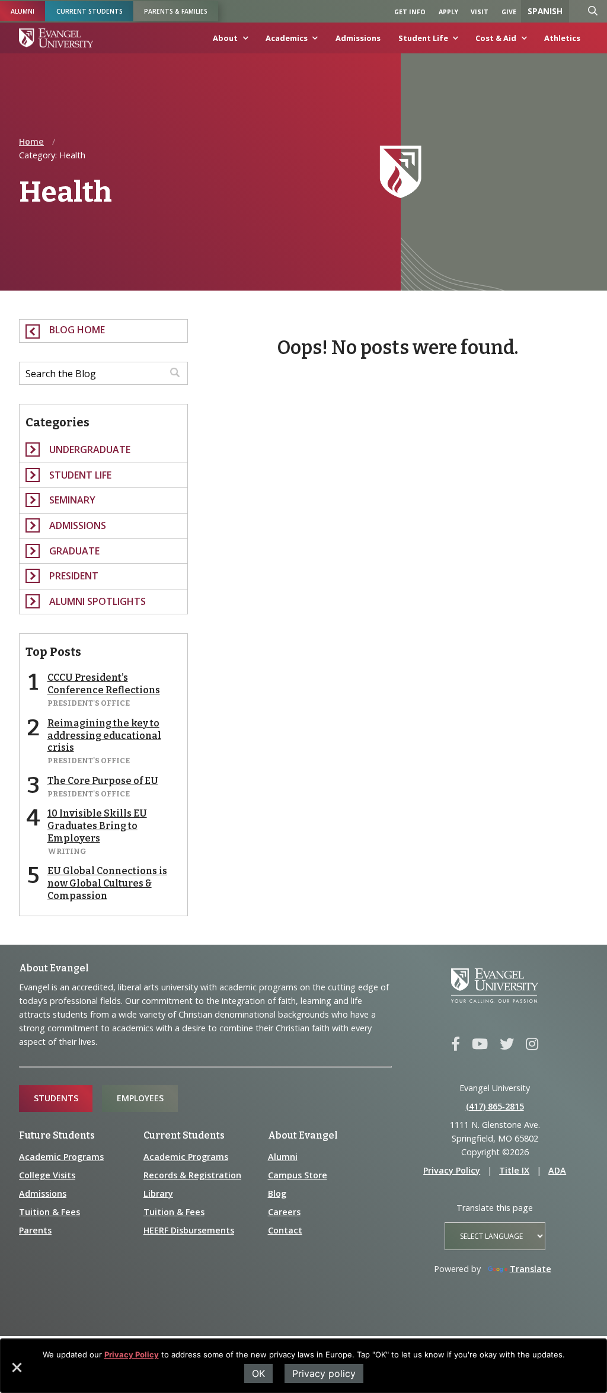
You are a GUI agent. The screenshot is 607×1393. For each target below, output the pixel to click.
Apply (448, 12)
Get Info (410, 12)
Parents (35, 1230)
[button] (16, 1372)
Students (56, 1098)
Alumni (22, 11)
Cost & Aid (495, 38)
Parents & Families (175, 11)
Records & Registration (192, 1175)
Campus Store (297, 1175)
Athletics (562, 38)
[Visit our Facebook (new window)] (455, 1044)
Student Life (423, 38)
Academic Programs (61, 1156)
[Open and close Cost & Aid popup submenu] (521, 41)
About (225, 38)
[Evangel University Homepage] (56, 38)
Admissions (358, 38)
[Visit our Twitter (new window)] (507, 1044)
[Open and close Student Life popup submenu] (453, 41)
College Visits (47, 1175)
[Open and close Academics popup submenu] (313, 41)
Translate (530, 1269)
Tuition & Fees (49, 1211)
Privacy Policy (131, 1354)
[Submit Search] (174, 373)
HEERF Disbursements (188, 1230)
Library (158, 1193)
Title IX (514, 1170)
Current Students (89, 11)
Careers (284, 1211)
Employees (140, 1098)
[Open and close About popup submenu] (243, 41)
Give (508, 12)
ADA (557, 1170)
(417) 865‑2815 (495, 1106)
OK (258, 1373)
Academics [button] (287, 38)
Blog (277, 1193)
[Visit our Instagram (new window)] (532, 1044)
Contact (285, 1230)
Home (31, 141)
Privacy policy (324, 1373)
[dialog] (303, 1365)
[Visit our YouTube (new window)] (480, 1044)
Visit (479, 12)
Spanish (545, 11)
